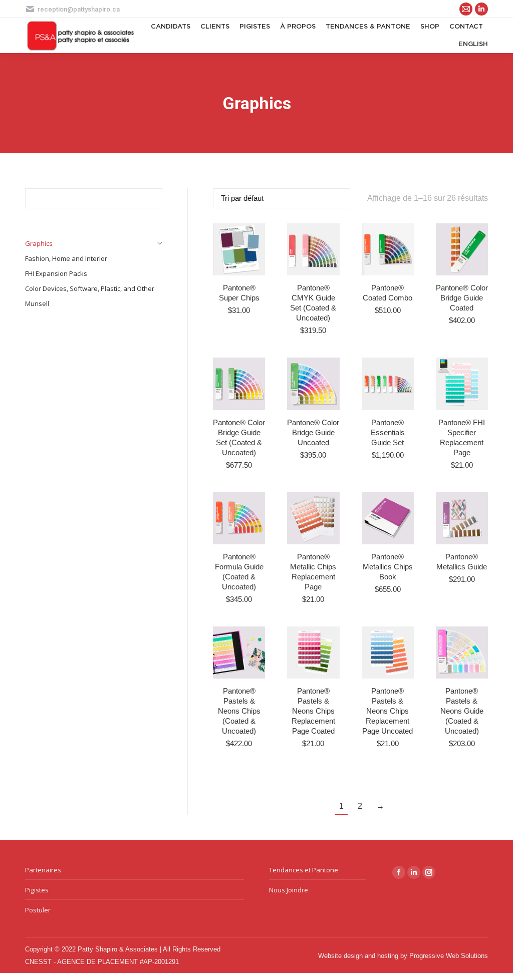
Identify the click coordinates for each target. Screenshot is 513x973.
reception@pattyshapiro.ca (79, 9)
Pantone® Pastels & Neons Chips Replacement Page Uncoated (387, 711)
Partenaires (43, 869)
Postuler (38, 909)
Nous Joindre (288, 889)
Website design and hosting (358, 955)
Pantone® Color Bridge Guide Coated (462, 297)
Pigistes (37, 889)
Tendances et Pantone (303, 869)
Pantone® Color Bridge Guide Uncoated (313, 432)
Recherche (152, 198)
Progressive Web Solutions (448, 955)
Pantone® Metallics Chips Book (388, 566)
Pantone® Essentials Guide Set (388, 432)
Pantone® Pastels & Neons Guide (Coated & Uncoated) (461, 711)
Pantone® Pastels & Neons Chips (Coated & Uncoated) (239, 711)
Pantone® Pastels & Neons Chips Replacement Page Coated (313, 711)
